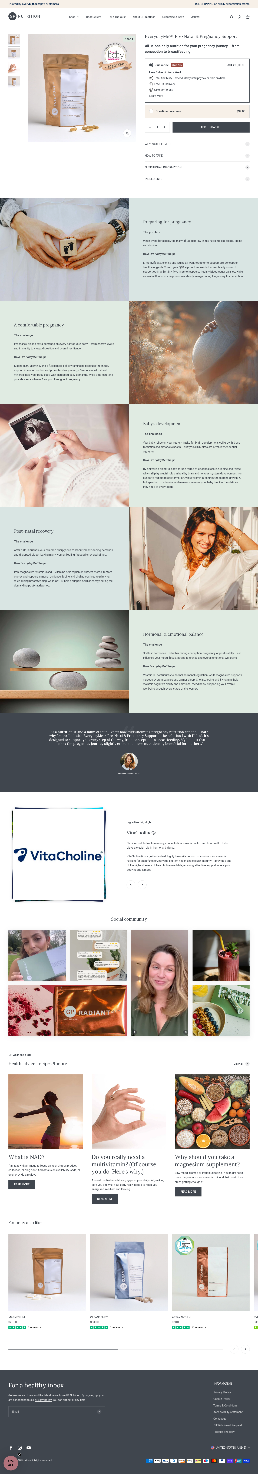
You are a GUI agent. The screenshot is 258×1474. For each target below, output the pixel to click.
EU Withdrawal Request (227, 1425)
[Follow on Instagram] (19, 1447)
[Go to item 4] (14, 82)
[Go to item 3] (14, 68)
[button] (11, 1463)
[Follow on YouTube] (28, 1447)
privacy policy (43, 1400)
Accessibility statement (228, 1412)
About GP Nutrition (144, 17)
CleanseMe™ (99, 1317)
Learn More (156, 95)
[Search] (231, 17)
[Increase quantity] (164, 127)
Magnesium (16, 1317)
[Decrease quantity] (150, 127)
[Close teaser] (19, 1454)
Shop (72, 17)
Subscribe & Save (173, 17)
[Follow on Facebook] (10, 1447)
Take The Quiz (117, 17)
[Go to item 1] (14, 40)
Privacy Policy (222, 1392)
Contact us (219, 1418)
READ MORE (21, 1184)
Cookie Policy (221, 1399)
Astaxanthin (181, 1317)
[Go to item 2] (14, 54)
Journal (195, 17)
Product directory (224, 1431)
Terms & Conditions (225, 1405)
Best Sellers (93, 17)
